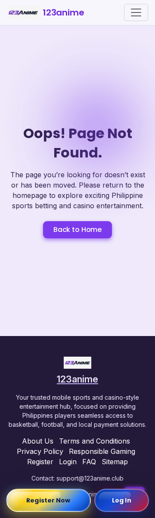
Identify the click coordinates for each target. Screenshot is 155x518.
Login (68, 461)
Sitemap (115, 461)
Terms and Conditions (94, 441)
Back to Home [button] (77, 229)
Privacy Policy (40, 451)
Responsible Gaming (102, 451)
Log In (121, 500)
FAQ (89, 461)
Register (40, 461)
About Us (37, 441)
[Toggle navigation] (136, 12)
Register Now (48, 500)
